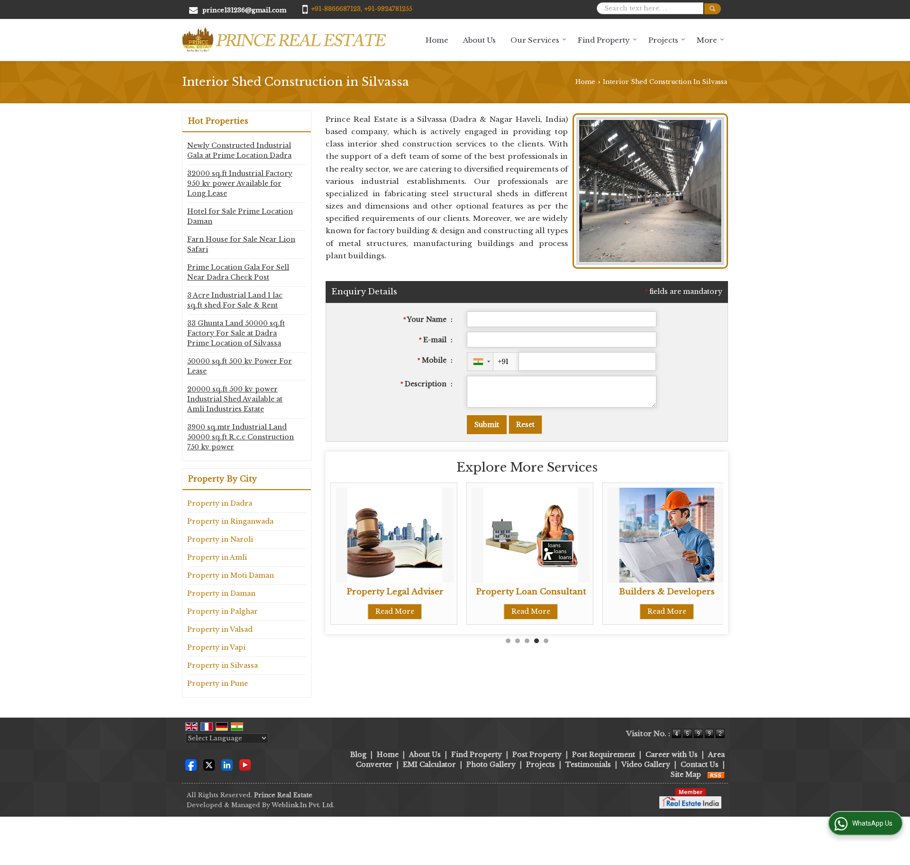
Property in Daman (221, 593)
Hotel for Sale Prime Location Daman (240, 216)
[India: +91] (480, 361)
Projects (663, 40)
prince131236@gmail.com (244, 10)
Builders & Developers (666, 592)
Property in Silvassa (222, 665)
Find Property (604, 40)
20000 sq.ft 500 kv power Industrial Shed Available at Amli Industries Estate (234, 399)
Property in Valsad (220, 629)
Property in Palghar (222, 611)
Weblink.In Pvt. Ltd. (303, 805)
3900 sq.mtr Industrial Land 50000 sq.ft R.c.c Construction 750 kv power (240, 437)
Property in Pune (217, 683)
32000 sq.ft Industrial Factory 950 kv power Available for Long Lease (239, 183)
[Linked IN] (227, 764)
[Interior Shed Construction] (650, 262)
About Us (479, 40)
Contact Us (700, 764)
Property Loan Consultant (529, 592)
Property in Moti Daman (230, 575)
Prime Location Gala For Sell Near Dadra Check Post (238, 272)
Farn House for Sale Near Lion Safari (241, 244)
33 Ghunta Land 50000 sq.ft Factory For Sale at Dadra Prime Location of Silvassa (236, 333)
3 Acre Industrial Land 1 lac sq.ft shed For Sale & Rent (234, 300)
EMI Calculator (429, 764)
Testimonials (588, 764)
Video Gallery (645, 764)
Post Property (537, 754)
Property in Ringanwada (230, 521)
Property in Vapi (216, 647)
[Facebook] (191, 764)
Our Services (534, 40)
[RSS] (716, 774)
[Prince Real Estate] (284, 40)
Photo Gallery (491, 764)
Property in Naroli (220, 539)
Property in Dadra (219, 503)
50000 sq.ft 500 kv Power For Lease (239, 366)
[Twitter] (209, 764)
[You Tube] (245, 764)
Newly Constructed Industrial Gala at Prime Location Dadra (239, 150)
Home (437, 40)
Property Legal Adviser (393, 592)
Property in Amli (217, 557)
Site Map (686, 774)
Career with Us (672, 754)
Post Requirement (603, 754)
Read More (393, 611)
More (707, 40)
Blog (358, 754)
